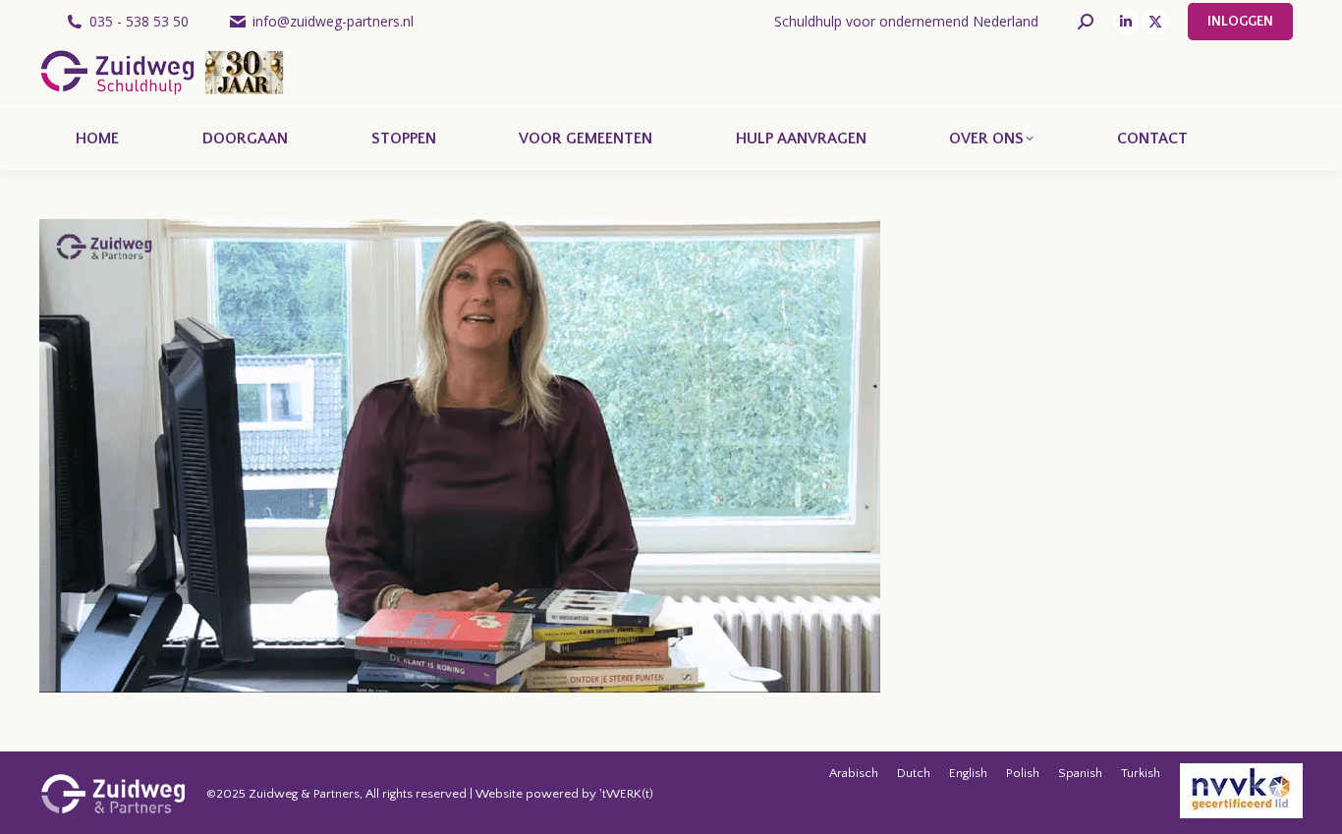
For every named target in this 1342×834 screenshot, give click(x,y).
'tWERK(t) (626, 794)
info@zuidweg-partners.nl (333, 21)
